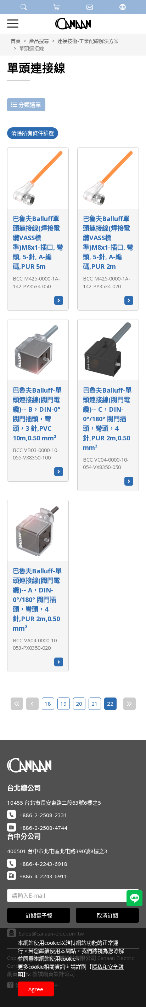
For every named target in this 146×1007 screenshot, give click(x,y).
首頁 (16, 40)
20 (79, 703)
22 (110, 703)
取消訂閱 (107, 915)
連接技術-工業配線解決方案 (88, 40)
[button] (24, 7)
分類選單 (29, 105)
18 (48, 703)
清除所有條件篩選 (32, 133)
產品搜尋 (39, 40)
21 (94, 703)
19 (63, 703)
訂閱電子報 (39, 915)
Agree (35, 988)
